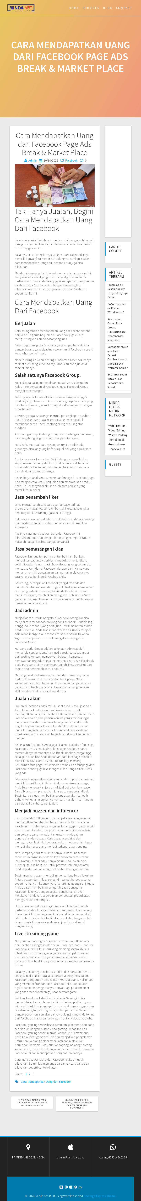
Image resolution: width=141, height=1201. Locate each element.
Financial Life (116, 449)
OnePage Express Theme (100, 1196)
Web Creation (117, 426)
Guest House (116, 444)
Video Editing (117, 430)
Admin (32, 160)
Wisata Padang (118, 435)
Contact (124, 8)
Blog (107, 8)
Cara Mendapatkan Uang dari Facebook (46, 1082)
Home (74, 8)
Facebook (71, 160)
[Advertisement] (124, 181)
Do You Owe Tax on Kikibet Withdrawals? (116, 308)
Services (91, 8)
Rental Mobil (116, 440)
